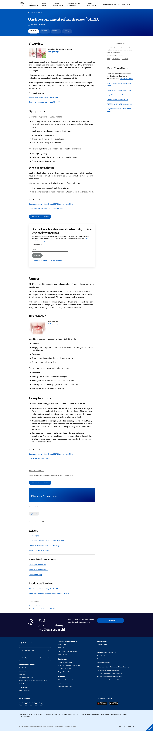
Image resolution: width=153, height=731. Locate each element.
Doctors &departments (56, 31)
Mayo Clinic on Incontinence (117, 95)
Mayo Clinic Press (126, 78)
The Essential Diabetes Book (117, 99)
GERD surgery (34, 536)
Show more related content (39, 550)
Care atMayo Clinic (67, 31)
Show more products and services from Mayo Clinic (48, 593)
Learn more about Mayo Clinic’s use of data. (48, 261)
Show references (35, 522)
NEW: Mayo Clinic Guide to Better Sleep (119, 84)
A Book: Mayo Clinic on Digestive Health (43, 97)
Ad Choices (125, 58)
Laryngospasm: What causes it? (40, 458)
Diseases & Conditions (36, 12)
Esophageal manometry (37, 564)
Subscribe (37, 255)
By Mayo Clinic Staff (36, 470)
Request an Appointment (38, 24)
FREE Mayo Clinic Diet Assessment (119, 104)
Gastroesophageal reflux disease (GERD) (63, 19)
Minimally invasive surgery (38, 569)
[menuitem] (33, 31)
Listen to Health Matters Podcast (119, 90)
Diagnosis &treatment (45, 31)
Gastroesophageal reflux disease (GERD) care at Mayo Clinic (51, 204)
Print (35, 514)
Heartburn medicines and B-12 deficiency (44, 546)
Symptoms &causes (34, 31)
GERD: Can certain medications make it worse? (46, 208)
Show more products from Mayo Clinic (43, 102)
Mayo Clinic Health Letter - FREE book (119, 110)
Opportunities (116, 58)
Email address (37, 245)
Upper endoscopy (35, 574)
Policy (108, 58)
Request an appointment (40, 217)
